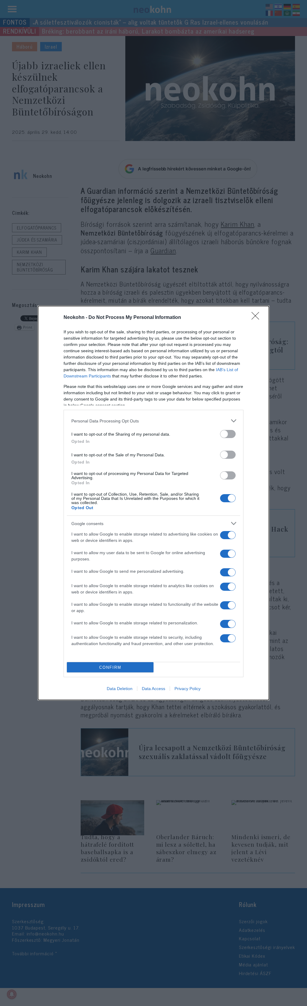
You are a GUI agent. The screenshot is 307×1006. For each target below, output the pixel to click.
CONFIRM (110, 667)
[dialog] (153, 503)
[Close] (257, 317)
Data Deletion (120, 688)
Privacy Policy (187, 688)
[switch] (228, 434)
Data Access (153, 688)
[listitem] (153, 421)
